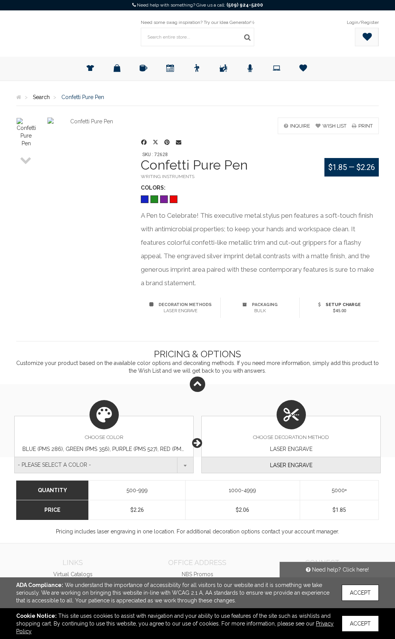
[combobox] (104, 465)
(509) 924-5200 (244, 5)
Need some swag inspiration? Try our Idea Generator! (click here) (208, 22)
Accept (360, 593)
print (365, 126)
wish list (334, 126)
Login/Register (363, 22)
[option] (26, 133)
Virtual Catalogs (73, 574)
